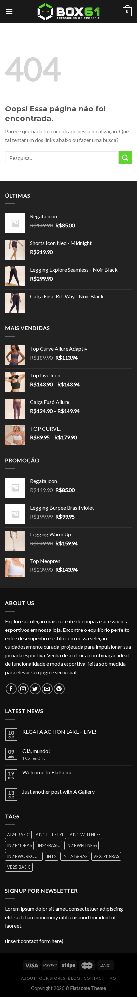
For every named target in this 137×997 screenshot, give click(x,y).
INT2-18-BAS (74, 856)
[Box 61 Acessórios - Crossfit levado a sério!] (68, 11)
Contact (94, 978)
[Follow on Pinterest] (59, 688)
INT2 (51, 856)
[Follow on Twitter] (35, 688)
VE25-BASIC (19, 867)
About (28, 978)
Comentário (33, 758)
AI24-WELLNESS (85, 834)
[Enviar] (125, 157)
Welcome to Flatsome (47, 772)
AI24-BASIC (18, 834)
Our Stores (52, 978)
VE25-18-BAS (106, 856)
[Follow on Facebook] (11, 688)
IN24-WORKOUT (24, 856)
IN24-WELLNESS (81, 845)
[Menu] (9, 11)
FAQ (112, 978)
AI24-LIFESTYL (50, 834)
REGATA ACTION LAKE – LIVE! (59, 731)
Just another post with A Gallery (58, 791)
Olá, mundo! (36, 751)
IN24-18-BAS (19, 845)
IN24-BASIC (49, 845)
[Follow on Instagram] (23, 688)
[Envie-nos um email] (47, 688)
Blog (74, 978)
